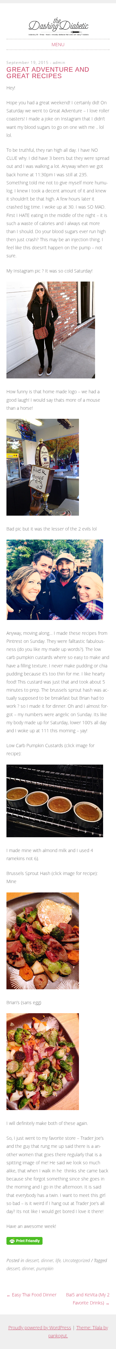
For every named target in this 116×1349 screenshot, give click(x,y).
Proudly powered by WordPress (39, 1327)
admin (59, 62)
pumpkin (44, 1268)
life (58, 1260)
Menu (58, 44)
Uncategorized (76, 1260)
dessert (32, 1260)
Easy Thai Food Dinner (31, 1295)
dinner (47, 1260)
